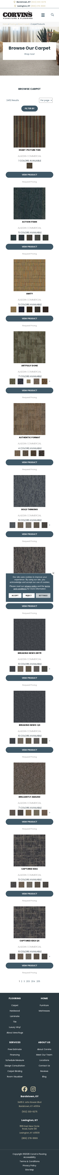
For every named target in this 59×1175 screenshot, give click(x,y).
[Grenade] (20, 525)
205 (38, 981)
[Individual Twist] (25, 453)
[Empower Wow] (36, 812)
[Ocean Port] (21, 237)
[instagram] (33, 1089)
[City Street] (45, 237)
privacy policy (31, 586)
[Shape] (29, 490)
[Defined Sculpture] (29, 419)
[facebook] (24, 1089)
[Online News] (29, 634)
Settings (43, 595)
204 (33, 981)
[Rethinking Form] (33, 453)
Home (5, 24)
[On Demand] (44, 668)
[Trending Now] (20, 668)
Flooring (12, 24)
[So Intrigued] (29, 778)
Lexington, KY (23, 6)
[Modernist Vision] (28, 381)
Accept (15, 595)
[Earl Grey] (37, 237)
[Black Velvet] (45, 309)
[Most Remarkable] (20, 381)
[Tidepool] (29, 203)
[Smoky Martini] (37, 309)
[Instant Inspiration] (44, 812)
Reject (29, 595)
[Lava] (28, 525)
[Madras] (29, 275)
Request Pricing (29, 182)
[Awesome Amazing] (36, 381)
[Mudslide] (29, 131)
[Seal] (44, 525)
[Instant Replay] (36, 668)
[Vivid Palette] (44, 381)
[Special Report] (28, 668)
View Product (29, 174)
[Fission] (36, 525)
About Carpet (23, 24)
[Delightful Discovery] (29, 347)
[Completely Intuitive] (28, 812)
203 (28, 981)
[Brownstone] (29, 237)
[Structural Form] (41, 453)
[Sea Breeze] (21, 309)
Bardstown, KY (24, 2)
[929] (21, 884)
